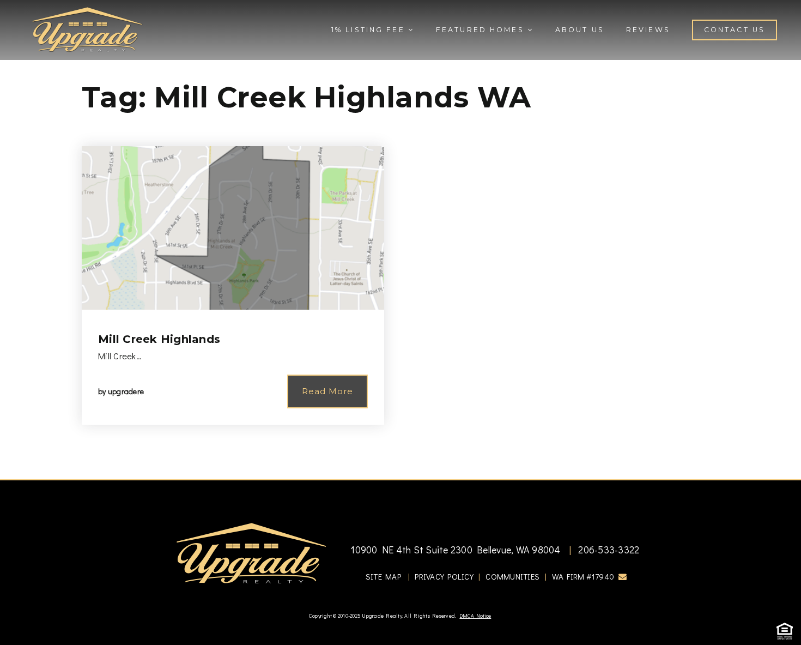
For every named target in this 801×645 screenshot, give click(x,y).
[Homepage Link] (87, 28)
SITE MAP (383, 576)
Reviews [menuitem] (648, 30)
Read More (327, 391)
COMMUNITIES (512, 576)
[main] (400, 239)
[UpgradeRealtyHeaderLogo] (251, 552)
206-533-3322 (607, 549)
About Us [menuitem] (579, 30)
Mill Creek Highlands (159, 339)
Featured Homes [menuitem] (481, 30)
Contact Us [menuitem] (734, 30)
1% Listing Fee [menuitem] (369, 30)
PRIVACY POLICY (444, 576)
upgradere (126, 391)
